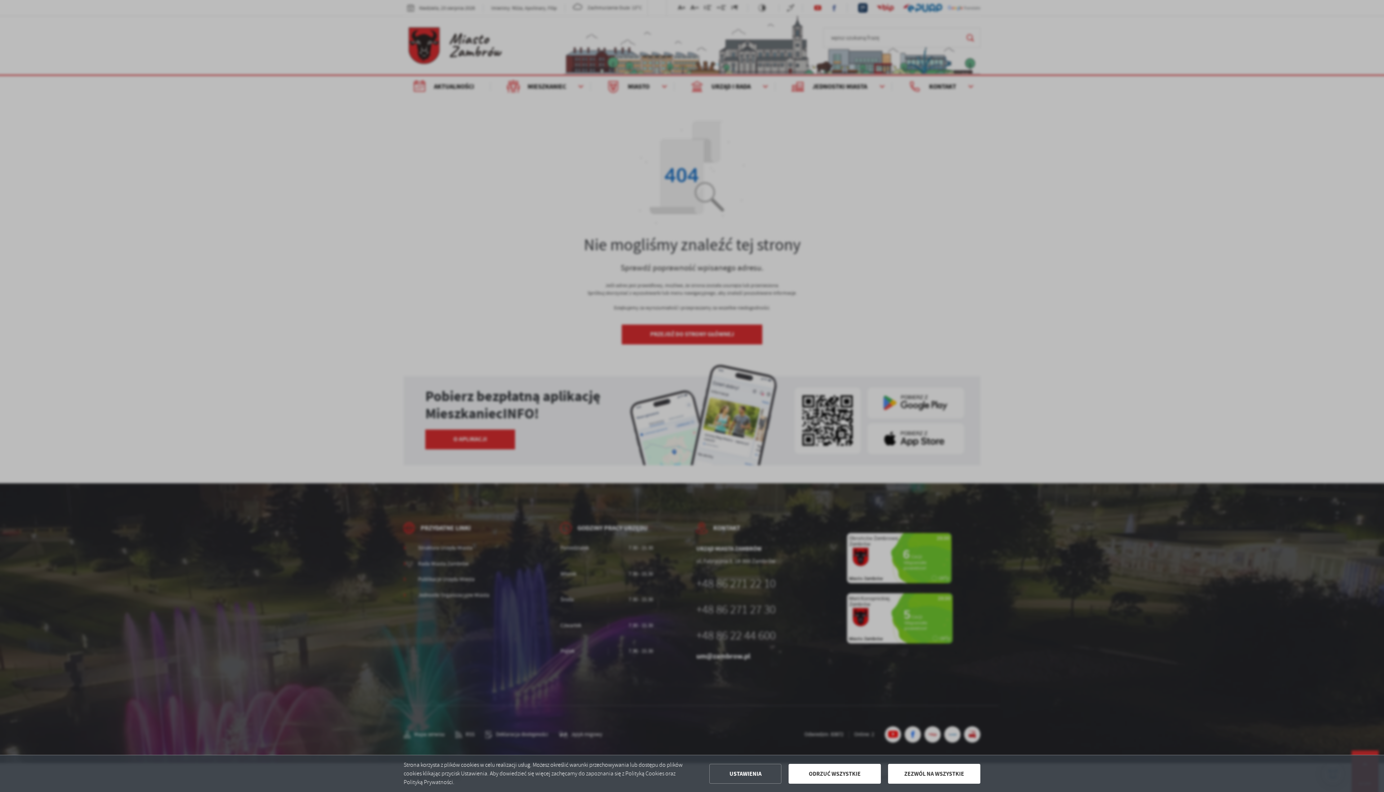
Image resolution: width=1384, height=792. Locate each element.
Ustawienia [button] (745, 774)
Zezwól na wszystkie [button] (934, 774)
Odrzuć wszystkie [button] (835, 774)
